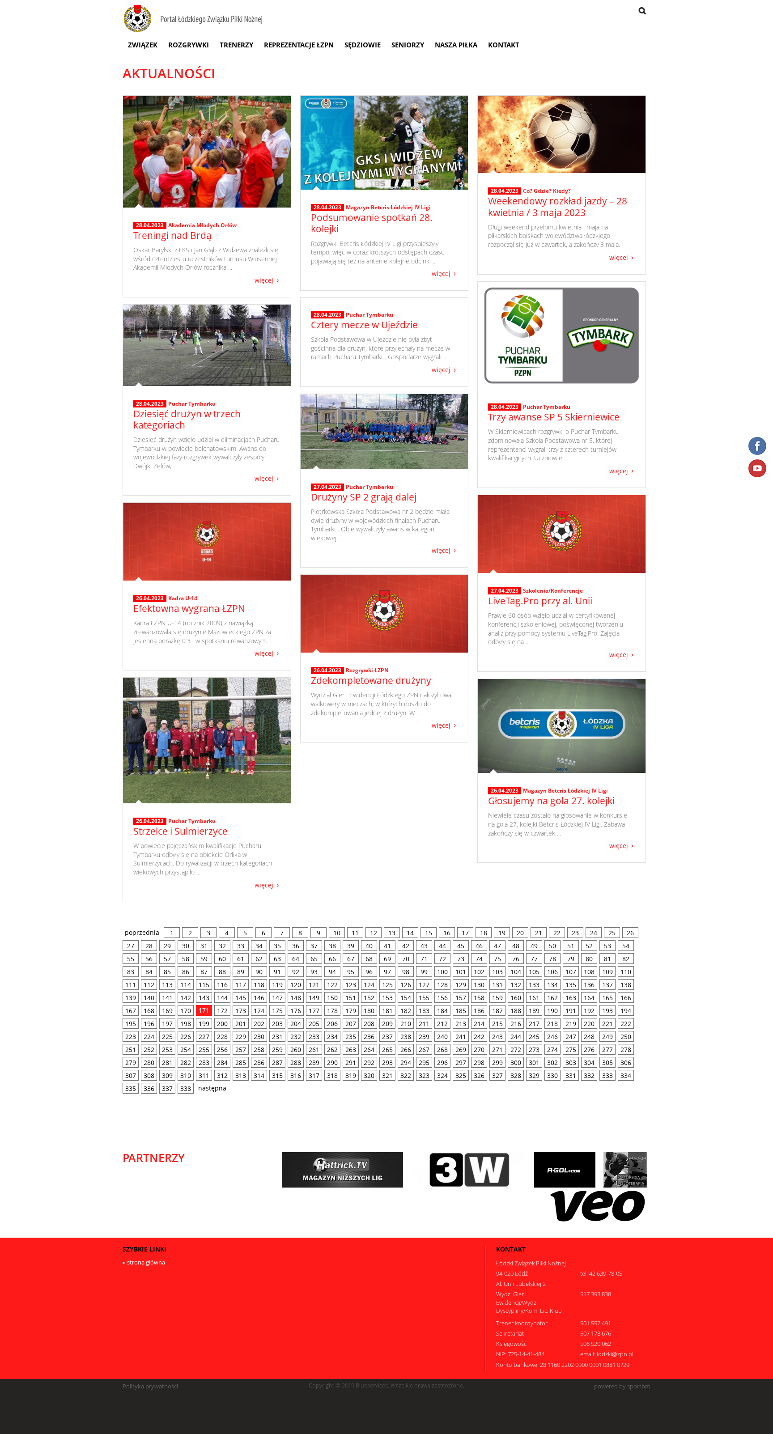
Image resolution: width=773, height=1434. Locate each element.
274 (552, 1049)
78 (552, 959)
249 (607, 1036)
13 (391, 933)
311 (204, 1075)
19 (501, 933)
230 (259, 1036)
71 (424, 959)
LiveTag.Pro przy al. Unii (540, 600)
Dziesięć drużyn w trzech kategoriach (187, 419)
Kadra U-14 (182, 598)
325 (460, 1075)
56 (149, 959)
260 (295, 1049)
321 (387, 1075)
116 (222, 984)
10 (336, 933)
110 (625, 971)
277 (607, 1049)
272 (515, 1049)
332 (589, 1075)
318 (332, 1075)
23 (575, 933)
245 (534, 1036)
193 (607, 1010)
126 (405, 984)
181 (387, 1010)
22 (557, 933)
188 (515, 1010)
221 (607, 1023)
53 (607, 946)
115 (204, 984)
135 (570, 984)
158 (479, 997)
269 (460, 1049)
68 (369, 959)
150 (332, 997)
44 (442, 946)
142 (185, 997)
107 (570, 971)
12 (373, 933)
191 (570, 1010)
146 (259, 997)
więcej (264, 280)
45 (460, 946)
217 (534, 1023)
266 (405, 1049)
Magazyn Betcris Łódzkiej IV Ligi (388, 207)
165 (607, 997)
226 (185, 1036)
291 (350, 1062)
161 (534, 997)
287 (277, 1062)
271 (497, 1049)
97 (387, 971)
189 (534, 1010)
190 (552, 1010)
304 (589, 1062)
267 (424, 1049)
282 (185, 1062)
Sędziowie (362, 44)
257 (240, 1049)
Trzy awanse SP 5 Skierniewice (554, 417)
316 (295, 1075)
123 (350, 984)
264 (369, 1049)
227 (204, 1036)
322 (405, 1075)
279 (130, 1062)
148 (295, 997)
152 (369, 997)
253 (167, 1049)
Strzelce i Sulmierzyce (180, 831)
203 (277, 1023)
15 (428, 933)
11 (355, 933)
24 (593, 933)
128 (442, 984)
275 (570, 1049)
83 (130, 971)
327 (497, 1075)
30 (185, 946)
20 (520, 933)
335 (130, 1088)
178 (332, 1010)
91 (277, 971)
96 (369, 971)
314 (259, 1075)
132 (515, 984)
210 (405, 1023)
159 (497, 997)
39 (350, 946)
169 (167, 1010)
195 (130, 1023)
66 (332, 959)
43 (424, 946)
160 (515, 997)
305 (607, 1062)
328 (515, 1075)
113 (167, 984)
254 (185, 1049)
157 (460, 997)
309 (167, 1075)
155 (424, 997)
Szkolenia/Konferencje (553, 590)
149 (314, 997)
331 (570, 1075)
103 (497, 971)
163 (570, 997)
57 (167, 959)
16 (446, 933)
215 (497, 1023)
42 (405, 946)
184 (442, 1010)
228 (222, 1036)
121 (314, 984)
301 (534, 1062)
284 (222, 1062)
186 (479, 1010)
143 (204, 997)
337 (167, 1088)
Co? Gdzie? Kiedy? (547, 191)
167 (130, 1010)
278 (625, 1049)
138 (625, 984)
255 (204, 1049)
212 (442, 1023)
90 (259, 971)
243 (497, 1036)
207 (350, 1023)
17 (465, 933)
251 (130, 1049)
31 (204, 946)
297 (460, 1062)
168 (149, 1010)
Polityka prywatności (150, 1386)
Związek (142, 44)
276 (589, 1049)
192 (589, 1010)
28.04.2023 (150, 225)
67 (350, 959)
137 (607, 984)
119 (277, 984)
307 (130, 1075)
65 (314, 959)
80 (589, 959)
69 (387, 959)
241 (460, 1036)
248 (589, 1036)
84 (149, 971)
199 (204, 1023)
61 (240, 959)
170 (185, 1010)
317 (314, 1075)
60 (222, 959)
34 (259, 946)
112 (149, 984)
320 (369, 1075)
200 (222, 1023)
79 (570, 959)
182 (405, 1010)
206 (332, 1023)
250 (625, 1036)
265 (387, 1049)
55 (130, 959)
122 (332, 984)
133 (534, 984)
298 (479, 1062)
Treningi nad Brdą (172, 235)
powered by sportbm (622, 1386)
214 (479, 1023)
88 (222, 971)
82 (625, 959)
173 (240, 1010)
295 (424, 1062)
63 (277, 959)
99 (424, 971)
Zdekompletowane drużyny (371, 680)
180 (369, 1010)
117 (240, 984)
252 (149, 1049)
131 (497, 984)
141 (167, 997)
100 (442, 971)
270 (479, 1049)
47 (497, 946)
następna (212, 1088)
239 (424, 1036)
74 (479, 959)
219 (570, 1023)
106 (552, 971)
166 (625, 997)
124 (369, 984)
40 (369, 946)
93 (314, 971)
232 (295, 1036)
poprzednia (142, 932)
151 (350, 997)
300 (515, 1062)
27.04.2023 (327, 487)
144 (222, 997)
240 (442, 1036)
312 (222, 1075)
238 (405, 1036)
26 (630, 933)
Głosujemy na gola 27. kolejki (551, 800)
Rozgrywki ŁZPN (367, 670)
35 (277, 946)
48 (515, 946)
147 (277, 997)
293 (387, 1062)
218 (552, 1023)
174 (259, 1010)
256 (222, 1049)
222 (625, 1023)
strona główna (146, 1262)
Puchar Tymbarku (546, 407)
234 (332, 1036)
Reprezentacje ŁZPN (299, 44)
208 (369, 1023)
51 (570, 946)
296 (442, 1062)
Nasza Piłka (456, 44)
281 (167, 1062)
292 (369, 1062)
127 (424, 984)
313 (240, 1075)
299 (497, 1062)
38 (332, 946)
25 (612, 933)
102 (479, 971)
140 (149, 997)
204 (295, 1023)
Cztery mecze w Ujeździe (364, 324)
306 (625, 1062)
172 (222, 1010)
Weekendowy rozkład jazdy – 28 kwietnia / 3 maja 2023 (557, 206)
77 (534, 959)
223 (130, 1036)
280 (149, 1062)
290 (332, 1062)
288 (295, 1062)
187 (497, 1010)
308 (149, 1075)
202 (259, 1023)
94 (332, 971)
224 (149, 1036)
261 (314, 1049)
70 (405, 959)
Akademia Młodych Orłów (202, 225)
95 (350, 971)
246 (552, 1036)
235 (350, 1036)
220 (589, 1023)
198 (185, 1023)
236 (369, 1036)
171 (204, 1010)
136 (589, 984)
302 (552, 1062)
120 (295, 984)
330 (552, 1075)
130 (479, 984)
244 (515, 1036)
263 (350, 1049)
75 (497, 959)
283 (204, 1062)
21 (538, 933)
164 (589, 997)
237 (387, 1036)
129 (460, 984)
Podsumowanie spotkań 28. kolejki (372, 223)
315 (277, 1075)
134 (552, 984)
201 (240, 1023)
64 (295, 959)
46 (479, 946)
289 (314, 1062)
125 (387, 984)
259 (277, 1049)
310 (185, 1075)
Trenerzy (236, 44)
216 (515, 1023)
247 (570, 1036)
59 (204, 959)
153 (387, 997)
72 (442, 959)
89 (240, 971)
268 (442, 1049)
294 (405, 1062)
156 (442, 997)
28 (149, 946)
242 (479, 1036)
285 (240, 1062)
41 (387, 946)
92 (295, 971)
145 (240, 997)
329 (534, 1075)
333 (607, 1075)
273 (534, 1049)
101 (460, 971)
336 (149, 1088)
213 (460, 1023)
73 (460, 959)
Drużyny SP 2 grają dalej (363, 497)
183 (424, 1010)
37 (314, 946)
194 (625, 1010)
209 (387, 1023)
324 (442, 1075)
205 (314, 1023)
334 (625, 1075)
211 (424, 1023)
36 (295, 946)
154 (405, 997)
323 (424, 1075)
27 (130, 946)
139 (130, 997)
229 (240, 1036)
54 (625, 946)
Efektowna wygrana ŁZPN (189, 608)
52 (589, 946)
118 (259, 984)
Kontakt (503, 44)
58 (185, 959)
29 (167, 946)
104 (515, 971)
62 (259, 959)
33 (240, 946)
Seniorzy (407, 44)
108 (589, 971)
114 (185, 984)
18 (483, 933)
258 (259, 1049)
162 (552, 997)
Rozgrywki (188, 44)
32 (222, 946)
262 (332, 1049)
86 (185, 971)
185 (460, 1010)
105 (534, 971)
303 (570, 1062)
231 (277, 1036)
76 (515, 959)
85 (167, 971)
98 (405, 971)
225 (167, 1036)
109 (607, 971)
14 (410, 933)
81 (607, 959)
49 (534, 946)
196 (149, 1023)
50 (552, 946)
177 (314, 1010)
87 (204, 971)
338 (185, 1088)
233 (314, 1036)
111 (130, 984)
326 (479, 1075)
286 (259, 1062)
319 (350, 1075)
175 (277, 1010)
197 (167, 1023)
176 (295, 1010)
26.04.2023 (150, 598)
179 (350, 1010)
